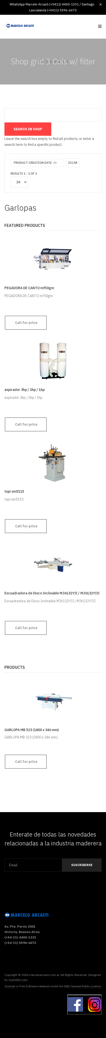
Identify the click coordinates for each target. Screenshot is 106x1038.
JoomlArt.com (17, 980)
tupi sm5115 (14, 491)
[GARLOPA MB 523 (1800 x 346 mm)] (53, 701)
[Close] (101, 4)
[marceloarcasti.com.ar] (20, 26)
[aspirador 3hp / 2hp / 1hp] (53, 360)
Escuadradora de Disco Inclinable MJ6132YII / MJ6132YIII (52, 593)
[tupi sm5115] (53, 462)
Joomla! (9, 986)
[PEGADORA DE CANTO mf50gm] (53, 259)
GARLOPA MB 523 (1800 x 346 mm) (31, 730)
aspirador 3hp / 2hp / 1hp (24, 389)
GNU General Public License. (83, 986)
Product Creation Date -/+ (35, 163)
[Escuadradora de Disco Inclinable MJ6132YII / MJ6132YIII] (53, 564)
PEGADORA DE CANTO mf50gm (29, 288)
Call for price (26, 322)
